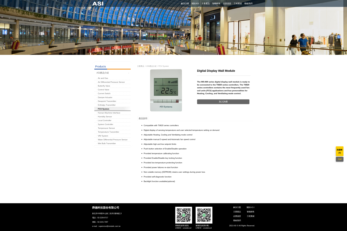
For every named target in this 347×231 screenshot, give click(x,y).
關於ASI (195, 3)
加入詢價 (223, 101)
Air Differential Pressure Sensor (111, 82)
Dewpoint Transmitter (107, 101)
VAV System (103, 136)
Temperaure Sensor (106, 128)
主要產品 (206, 3)
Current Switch (104, 93)
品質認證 (227, 3)
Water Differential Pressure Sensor (113, 140)
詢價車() (340, 151)
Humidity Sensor (105, 117)
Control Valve (103, 90)
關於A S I (250, 207)
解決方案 (185, 3)
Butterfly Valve (104, 86)
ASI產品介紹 (103, 73)
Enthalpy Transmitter (107, 105)
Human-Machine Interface (109, 113)
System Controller (105, 124)
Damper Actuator (105, 97)
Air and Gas (103, 78)
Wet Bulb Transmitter (107, 143)
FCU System (103, 109)
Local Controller (104, 120)
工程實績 (238, 3)
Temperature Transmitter (108, 132)
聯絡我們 (248, 3)
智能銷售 (216, 3)
